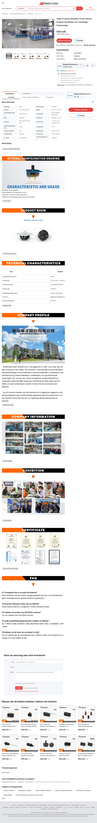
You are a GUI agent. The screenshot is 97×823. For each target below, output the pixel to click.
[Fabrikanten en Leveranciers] (48, 3)
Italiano (46, 807)
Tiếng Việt (44, 809)
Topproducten (75, 805)
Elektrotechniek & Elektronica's (17, 13)
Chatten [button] (80, 40)
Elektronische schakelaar (83, 790)
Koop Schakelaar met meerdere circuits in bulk (29, 795)
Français (31, 807)
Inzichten (83, 805)
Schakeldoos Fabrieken (25, 790)
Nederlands (59, 807)
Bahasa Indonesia (53, 809)
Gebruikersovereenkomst (31, 805)
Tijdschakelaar (7, 795)
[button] (58, 97)
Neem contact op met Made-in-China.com (59, 805)
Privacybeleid (43, 805)
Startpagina (5, 13)
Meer (3, 798)
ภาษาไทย (86, 807)
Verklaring (20, 805)
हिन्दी (81, 807)
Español (17, 807)
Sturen (19, 688)
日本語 (76, 807)
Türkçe (92, 807)
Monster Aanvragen (89, 45)
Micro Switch (38, 13)
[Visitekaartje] (93, 102)
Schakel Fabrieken (8, 790)
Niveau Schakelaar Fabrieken (63, 790)
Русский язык (38, 807)
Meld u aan (60, 85)
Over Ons (13, 805)
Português (24, 807)
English (11, 807)
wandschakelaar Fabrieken (43, 790)
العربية (65, 807)
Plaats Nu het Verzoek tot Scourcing (27, 691)
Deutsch (52, 807)
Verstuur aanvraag (64, 40)
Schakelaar (31, 13)
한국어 (71, 807)
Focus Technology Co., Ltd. (46, 812)
